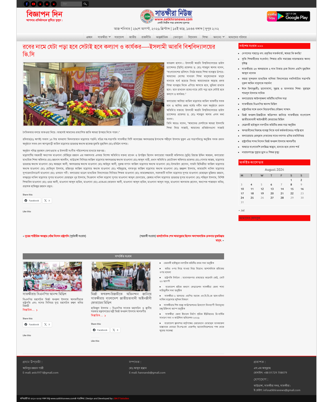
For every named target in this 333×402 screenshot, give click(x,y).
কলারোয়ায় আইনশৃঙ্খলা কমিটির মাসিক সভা (264, 98)
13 (272, 189)
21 (282, 193)
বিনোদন (192, 37)
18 (252, 193)
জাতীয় (132, 37)
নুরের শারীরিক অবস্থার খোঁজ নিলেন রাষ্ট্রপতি (47, 236)
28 (282, 198)
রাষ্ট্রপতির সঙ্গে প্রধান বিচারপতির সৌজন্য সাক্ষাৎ (266, 109)
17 (242, 193)
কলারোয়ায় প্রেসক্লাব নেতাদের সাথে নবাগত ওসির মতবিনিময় (273, 136)
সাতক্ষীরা (102, 37)
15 (292, 189)
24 (242, 198)
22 (292, 193)
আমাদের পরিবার (237, 37)
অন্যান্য (217, 37)
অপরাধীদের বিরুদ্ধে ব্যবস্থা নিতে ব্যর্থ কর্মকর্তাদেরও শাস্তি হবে (273, 130)
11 (252, 189)
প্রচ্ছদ (89, 37)
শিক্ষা (205, 37)
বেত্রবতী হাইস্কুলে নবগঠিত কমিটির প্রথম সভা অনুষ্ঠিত (189, 263)
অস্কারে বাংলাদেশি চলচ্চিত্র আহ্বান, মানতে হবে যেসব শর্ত (270, 147)
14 (282, 189)
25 (252, 198)
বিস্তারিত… (29, 310)
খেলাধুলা (178, 37)
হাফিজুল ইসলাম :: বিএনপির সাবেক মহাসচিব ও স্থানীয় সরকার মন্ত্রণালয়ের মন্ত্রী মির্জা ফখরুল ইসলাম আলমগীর (121, 309)
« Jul (241, 210)
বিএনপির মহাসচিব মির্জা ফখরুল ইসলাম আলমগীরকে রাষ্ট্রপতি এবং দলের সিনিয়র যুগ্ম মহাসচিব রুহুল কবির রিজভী (53, 303)
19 (262, 193)
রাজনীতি (146, 37)
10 (242, 189)
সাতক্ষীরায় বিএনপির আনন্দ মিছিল (259, 104)
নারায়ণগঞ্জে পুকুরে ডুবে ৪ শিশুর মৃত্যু (260, 152)
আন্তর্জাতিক (162, 37)
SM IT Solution (121, 398)
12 (262, 189)
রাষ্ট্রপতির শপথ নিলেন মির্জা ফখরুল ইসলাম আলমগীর (269, 141)
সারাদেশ (119, 37)
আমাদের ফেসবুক (249, 218)
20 (272, 193)
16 (302, 189)
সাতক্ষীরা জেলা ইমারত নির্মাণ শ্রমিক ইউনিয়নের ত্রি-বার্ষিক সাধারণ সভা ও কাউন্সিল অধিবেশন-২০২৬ (192, 315)
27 (272, 198)
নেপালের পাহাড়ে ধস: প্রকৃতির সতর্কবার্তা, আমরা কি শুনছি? (271, 53)
